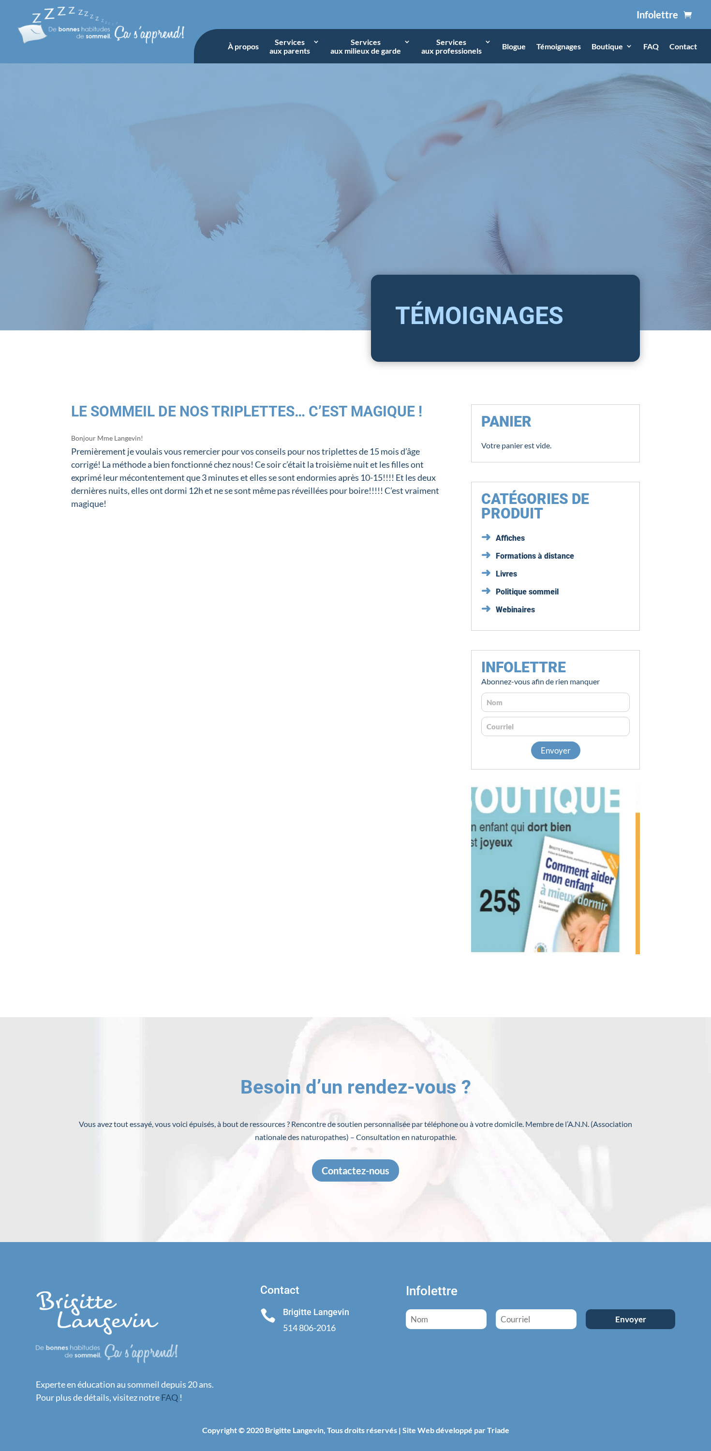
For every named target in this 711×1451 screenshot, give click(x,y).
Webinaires (515, 609)
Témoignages (558, 46)
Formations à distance (535, 556)
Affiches (510, 538)
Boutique (607, 46)
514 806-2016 (309, 1327)
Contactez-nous (355, 1170)
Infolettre (657, 14)
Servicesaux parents (289, 46)
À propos (243, 46)
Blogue (514, 46)
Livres (506, 573)
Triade (498, 1430)
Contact (683, 46)
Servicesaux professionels (451, 46)
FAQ (651, 46)
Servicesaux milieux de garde (365, 46)
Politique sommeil (527, 591)
